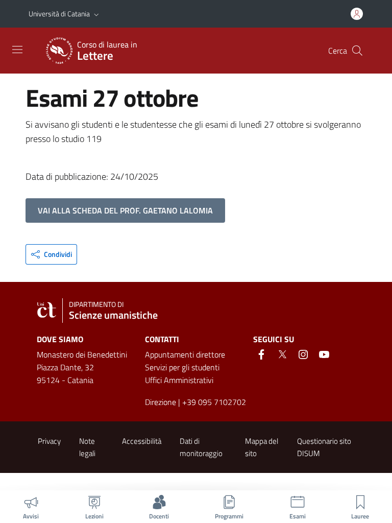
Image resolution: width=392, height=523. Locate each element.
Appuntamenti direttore (185, 354)
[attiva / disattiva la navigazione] (17, 49)
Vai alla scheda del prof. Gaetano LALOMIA (125, 210)
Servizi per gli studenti (182, 367)
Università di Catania (59, 13)
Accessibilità (141, 441)
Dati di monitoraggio (201, 447)
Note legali (87, 447)
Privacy (49, 441)
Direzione (160, 402)
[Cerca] (357, 50)
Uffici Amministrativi (179, 380)
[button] (96, 14)
